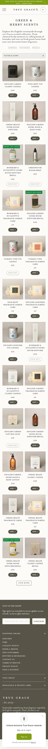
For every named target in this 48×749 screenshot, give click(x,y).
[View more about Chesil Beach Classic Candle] (35, 461)
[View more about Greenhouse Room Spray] (35, 154)
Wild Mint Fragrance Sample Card (12, 304)
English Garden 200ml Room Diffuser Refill (35, 216)
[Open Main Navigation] (4, 10)
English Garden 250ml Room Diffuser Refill (35, 434)
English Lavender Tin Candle (12, 346)
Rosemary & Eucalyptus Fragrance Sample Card (12, 217)
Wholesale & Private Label (16, 685)
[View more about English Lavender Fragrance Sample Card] (35, 289)
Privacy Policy (10, 666)
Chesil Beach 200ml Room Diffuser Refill (13, 563)
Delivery (7, 639)
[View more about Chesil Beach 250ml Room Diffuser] (12, 111)
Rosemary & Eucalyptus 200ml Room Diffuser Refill (12, 171)
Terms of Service (11, 663)
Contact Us (8, 659)
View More (24, 583)
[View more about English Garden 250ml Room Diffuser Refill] (35, 418)
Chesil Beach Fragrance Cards (13, 519)
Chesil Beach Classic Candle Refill (35, 563)
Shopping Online (11, 633)
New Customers (10, 652)
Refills (36, 47)
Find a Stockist (10, 670)
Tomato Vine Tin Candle (13, 260)
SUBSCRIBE (39, 621)
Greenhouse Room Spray (35, 169)
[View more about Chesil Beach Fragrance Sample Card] (35, 504)
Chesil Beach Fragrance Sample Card (35, 520)
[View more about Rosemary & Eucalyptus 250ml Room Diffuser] (35, 332)
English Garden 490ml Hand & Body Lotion (12, 477)
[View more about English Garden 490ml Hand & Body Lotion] (12, 461)
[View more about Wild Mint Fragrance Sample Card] (12, 289)
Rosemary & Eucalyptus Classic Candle (13, 391)
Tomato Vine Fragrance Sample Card (35, 261)
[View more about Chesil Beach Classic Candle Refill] (35, 548)
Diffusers (24, 47)
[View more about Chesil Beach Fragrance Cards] (12, 504)
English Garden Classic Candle (12, 85)
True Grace (8, 678)
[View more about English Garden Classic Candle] (12, 71)
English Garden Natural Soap (12, 433)
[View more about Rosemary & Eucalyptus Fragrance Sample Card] (12, 200)
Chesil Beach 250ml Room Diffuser (13, 127)
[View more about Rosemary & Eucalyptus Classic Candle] (12, 375)
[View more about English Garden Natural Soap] (12, 418)
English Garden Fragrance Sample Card (35, 391)
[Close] (45, 2)
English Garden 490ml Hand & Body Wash (35, 127)
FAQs (4, 642)
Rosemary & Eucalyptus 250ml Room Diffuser (35, 348)
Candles (12, 47)
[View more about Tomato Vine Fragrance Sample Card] (35, 246)
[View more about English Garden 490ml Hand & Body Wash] (35, 111)
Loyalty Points (10, 646)
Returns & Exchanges (13, 656)
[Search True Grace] (37, 9)
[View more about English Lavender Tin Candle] (12, 332)
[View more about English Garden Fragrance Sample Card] (35, 375)
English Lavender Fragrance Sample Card (35, 304)
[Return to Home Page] (15, 697)
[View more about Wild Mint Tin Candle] (35, 71)
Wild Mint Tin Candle (35, 85)
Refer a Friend (10, 649)
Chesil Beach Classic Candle (35, 476)
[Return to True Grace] (24, 10)
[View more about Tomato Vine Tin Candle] (12, 246)
